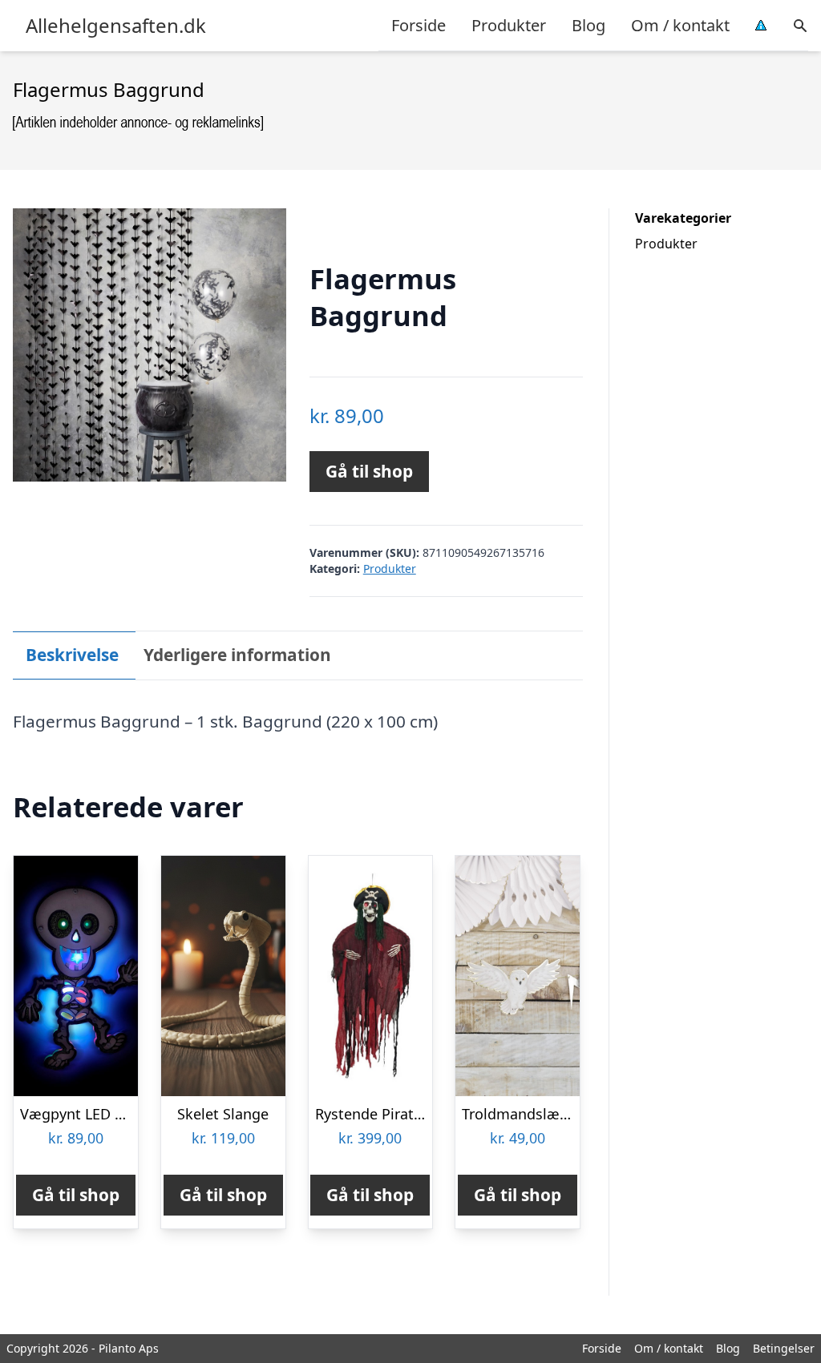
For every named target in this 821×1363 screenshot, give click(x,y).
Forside (418, 25)
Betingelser (784, 1348)
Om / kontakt (680, 25)
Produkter (508, 25)
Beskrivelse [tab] (72, 654)
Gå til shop (369, 471)
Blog (588, 25)
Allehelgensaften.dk (116, 25)
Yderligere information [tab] (237, 654)
